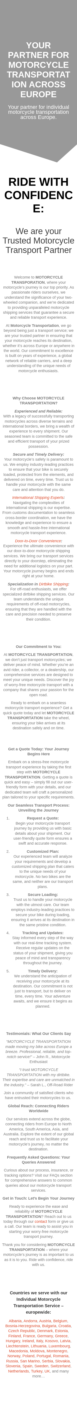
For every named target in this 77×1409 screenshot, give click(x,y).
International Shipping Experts (38, 497)
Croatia (64, 1326)
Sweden (41, 1366)
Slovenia (13, 1366)
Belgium (60, 1321)
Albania (15, 1321)
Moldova (37, 1351)
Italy (39, 1341)
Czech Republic (21, 1331)
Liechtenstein (17, 1346)
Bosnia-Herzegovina (22, 1326)
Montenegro (57, 1351)
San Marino (30, 1361)
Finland (14, 1336)
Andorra (30, 1321)
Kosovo (51, 1341)
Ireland (28, 1341)
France (29, 1336)
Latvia (65, 1341)
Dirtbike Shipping (53, 584)
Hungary (13, 1341)
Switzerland (60, 1366)
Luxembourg (59, 1346)
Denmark (45, 1331)
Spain (27, 1366)
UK (47, 1371)
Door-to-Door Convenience (38, 541)
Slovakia (62, 1361)
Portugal (44, 1356)
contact (41, 1221)
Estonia (61, 1331)
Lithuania (38, 1346)
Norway (13, 1356)
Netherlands (18, 1371)
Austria (45, 1321)
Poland (28, 1356)
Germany (45, 1336)
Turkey (36, 1371)
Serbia (47, 1361)
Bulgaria (49, 1326)
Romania (60, 1356)
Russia (12, 1361)
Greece (61, 1336)
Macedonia (18, 1351)
